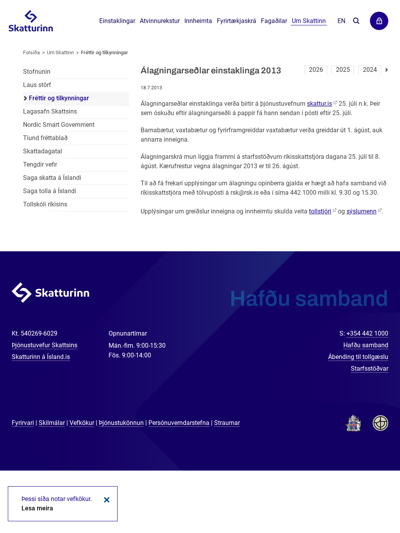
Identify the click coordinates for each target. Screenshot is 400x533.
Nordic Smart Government (59, 124)
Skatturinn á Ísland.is (41, 357)
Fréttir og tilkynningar (104, 52)
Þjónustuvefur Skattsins (44, 345)
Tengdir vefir (40, 164)
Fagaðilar (274, 21)
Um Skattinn (60, 52)
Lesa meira (37, 508)
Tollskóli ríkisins (45, 204)
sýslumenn (361, 211)
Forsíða (31, 52)
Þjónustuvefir (379, 21)
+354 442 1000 (367, 333)
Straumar (227, 422)
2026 (316, 69)
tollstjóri (320, 211)
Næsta (387, 70)
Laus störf (37, 85)
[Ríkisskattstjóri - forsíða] (31, 21)
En (341, 21)
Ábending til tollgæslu (358, 357)
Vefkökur (82, 422)
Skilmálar (52, 422)
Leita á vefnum (356, 21)
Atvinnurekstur (160, 21)
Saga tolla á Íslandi (49, 191)
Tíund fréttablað (45, 138)
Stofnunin (36, 71)
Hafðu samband (365, 345)
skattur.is (319, 103)
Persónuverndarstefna (178, 422)
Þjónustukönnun (121, 422)
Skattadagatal (42, 151)
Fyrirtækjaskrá (236, 21)
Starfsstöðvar (369, 368)
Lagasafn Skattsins (50, 111)
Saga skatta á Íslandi (52, 177)
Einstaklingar (117, 21)
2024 (370, 69)
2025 (343, 69)
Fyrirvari (23, 422)
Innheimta (198, 21)
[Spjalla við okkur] (368, 501)
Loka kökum (105, 500)
